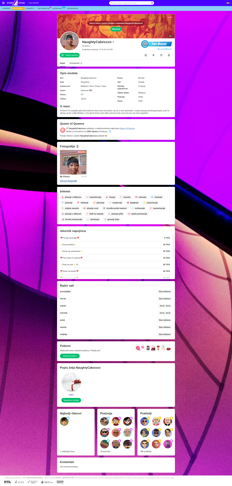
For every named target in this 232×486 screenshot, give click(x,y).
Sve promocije (44, 8)
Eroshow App (72, 8)
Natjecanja (57, 8)
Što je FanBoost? (165, 49)
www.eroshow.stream (35, 478)
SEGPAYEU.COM (68, 478)
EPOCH (58, 478)
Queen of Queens (127, 128)
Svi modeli (6, 8)
